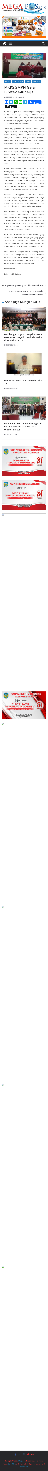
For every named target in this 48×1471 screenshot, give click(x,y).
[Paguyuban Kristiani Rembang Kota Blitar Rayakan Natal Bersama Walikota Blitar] (24, 398)
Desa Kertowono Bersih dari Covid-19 (23, 382)
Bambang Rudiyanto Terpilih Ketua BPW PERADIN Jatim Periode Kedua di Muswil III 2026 (23, 337)
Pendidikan (36, 82)
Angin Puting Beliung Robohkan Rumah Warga (25, 285)
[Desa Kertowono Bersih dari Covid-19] (24, 355)
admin (22, 97)
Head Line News (18, 82)
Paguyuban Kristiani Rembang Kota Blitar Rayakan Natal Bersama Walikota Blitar (23, 426)
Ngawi (28, 82)
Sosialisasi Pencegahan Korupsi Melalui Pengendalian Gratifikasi (26, 293)
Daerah (7, 82)
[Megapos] (4, 43)
